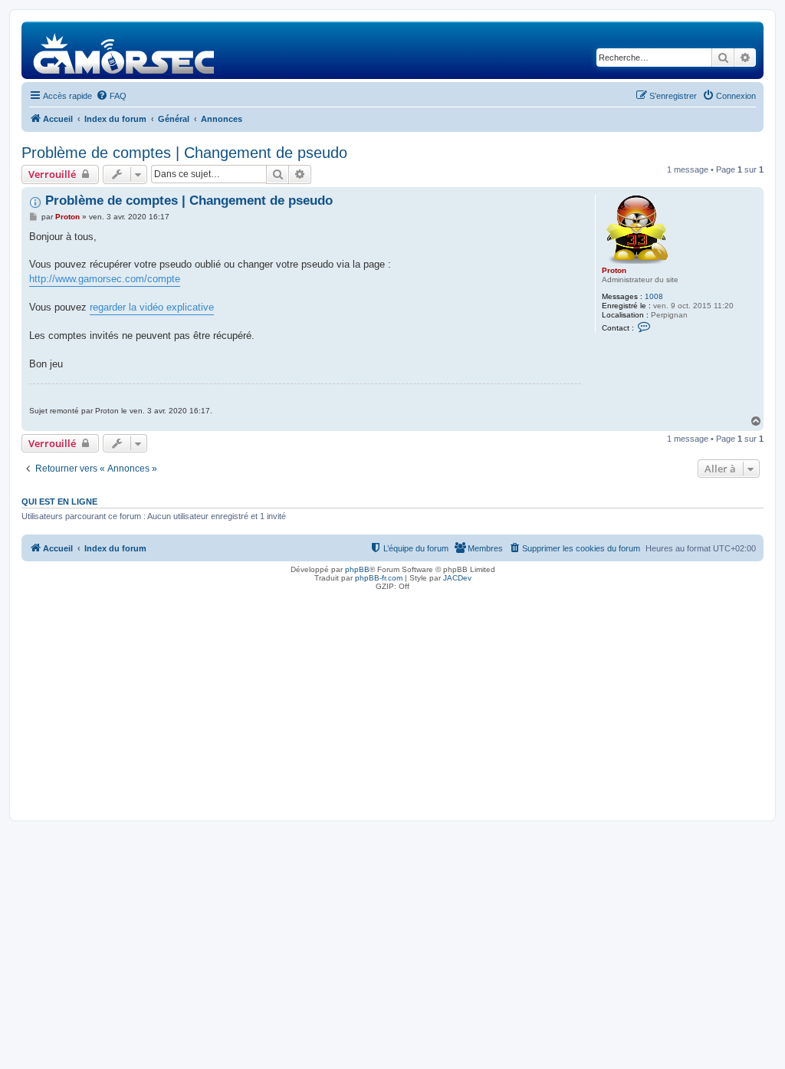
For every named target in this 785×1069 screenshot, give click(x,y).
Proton (614, 270)
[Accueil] (124, 50)
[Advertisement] (392, 701)
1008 (654, 296)
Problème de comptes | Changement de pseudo (184, 152)
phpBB (357, 569)
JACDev (457, 578)
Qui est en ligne (59, 501)
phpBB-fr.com (378, 578)
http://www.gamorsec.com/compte (104, 279)
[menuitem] (111, 96)
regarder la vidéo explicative (152, 307)
